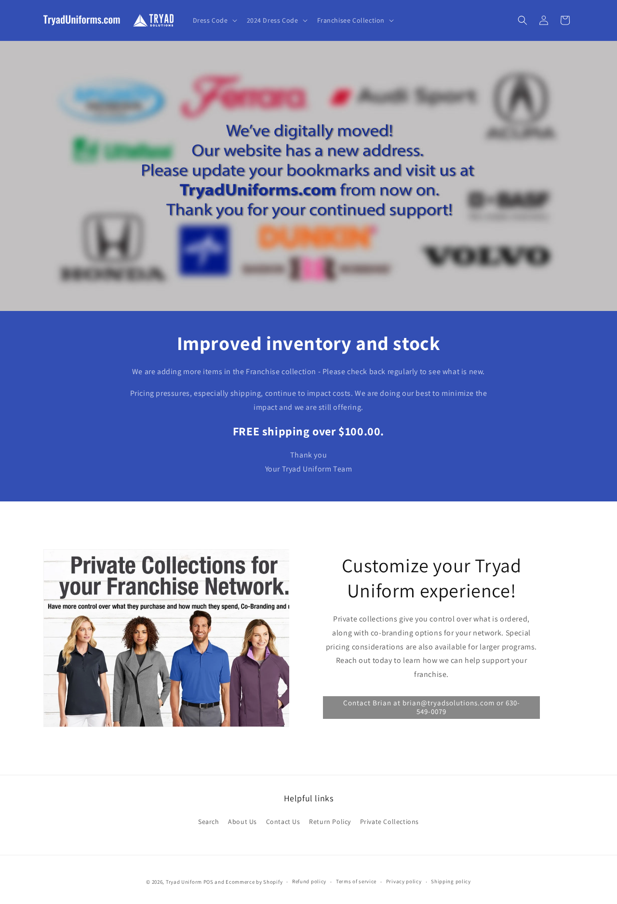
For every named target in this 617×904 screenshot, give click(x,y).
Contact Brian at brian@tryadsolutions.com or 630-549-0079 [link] (431, 707)
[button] (214, 20)
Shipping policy (451, 881)
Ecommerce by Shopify (254, 881)
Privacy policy (404, 881)
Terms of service (356, 881)
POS (208, 881)
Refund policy (309, 881)
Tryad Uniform (184, 881)
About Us (242, 821)
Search (208, 821)
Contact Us (283, 821)
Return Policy (330, 821)
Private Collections (389, 821)
